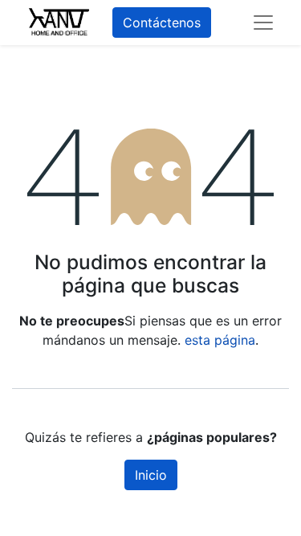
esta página (220, 340)
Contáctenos (162, 22)
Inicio (151, 475)
